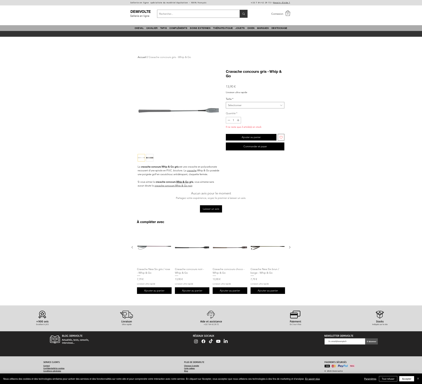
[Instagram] (196, 341)
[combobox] (255, 105)
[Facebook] (203, 341)
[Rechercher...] (243, 14)
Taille (229, 98)
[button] (288, 13)
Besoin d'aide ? (281, 2)
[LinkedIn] (225, 341)
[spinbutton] (233, 120)
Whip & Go (182, 181)
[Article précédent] (132, 247)
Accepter (406, 378)
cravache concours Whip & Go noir (173, 185)
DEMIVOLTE (140, 11)
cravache (191, 170)
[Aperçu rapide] (154, 247)
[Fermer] (418, 378)
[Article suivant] (290, 247)
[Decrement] (228, 120)
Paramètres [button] (370, 378)
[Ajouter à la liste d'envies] (281, 137)
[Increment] (238, 120)
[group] (211, 262)
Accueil (142, 57)
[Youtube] (218, 341)
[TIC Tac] (210, 341)
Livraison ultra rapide (236, 92)
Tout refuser (388, 378)
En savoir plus (312, 378)
